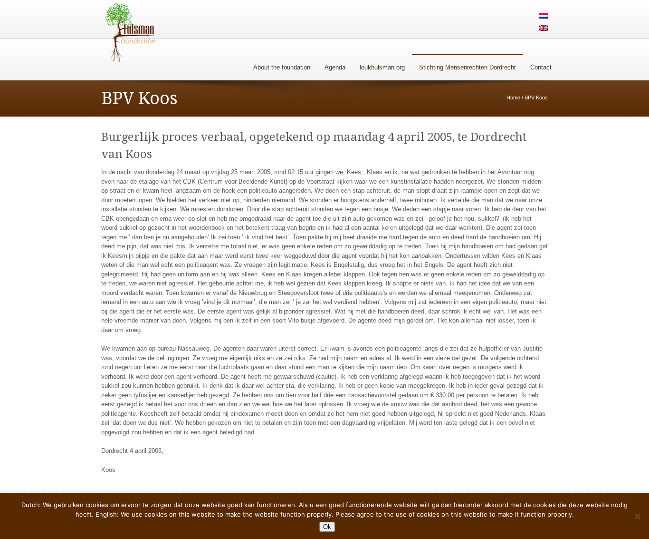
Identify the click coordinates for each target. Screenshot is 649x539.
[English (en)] (543, 28)
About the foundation (281, 67)
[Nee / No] (637, 516)
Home (513, 97)
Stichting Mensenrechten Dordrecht (467, 67)
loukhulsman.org (382, 67)
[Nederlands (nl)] (543, 16)
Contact (541, 67)
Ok (327, 526)
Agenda (334, 67)
